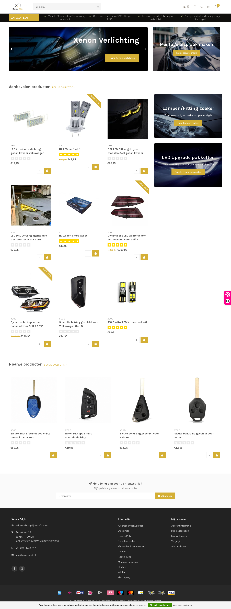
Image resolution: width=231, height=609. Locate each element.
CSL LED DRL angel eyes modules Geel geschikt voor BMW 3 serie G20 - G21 (125, 152)
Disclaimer (123, 530)
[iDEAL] (90, 592)
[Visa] (171, 592)
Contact (122, 551)
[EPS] (70, 592)
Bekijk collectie (63, 87)
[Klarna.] (110, 592)
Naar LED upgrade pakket (188, 172)
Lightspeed (119, 600)
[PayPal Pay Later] (161, 592)
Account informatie (181, 525)
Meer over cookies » (182, 605)
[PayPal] (151, 592)
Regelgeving (124, 556)
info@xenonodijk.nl (26, 555)
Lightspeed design (135, 600)
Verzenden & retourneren (131, 546)
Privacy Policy (125, 536)
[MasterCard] (130, 592)
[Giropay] (80, 592)
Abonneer (166, 496)
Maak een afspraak (186, 52)
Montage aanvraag (128, 562)
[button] (11, 49)
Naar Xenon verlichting (122, 58)
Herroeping (124, 577)
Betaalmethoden (126, 541)
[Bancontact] (141, 592)
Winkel (121, 572)
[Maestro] (120, 592)
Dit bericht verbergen (160, 605)
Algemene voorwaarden (131, 525)
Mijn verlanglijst (179, 536)
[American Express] (59, 592)
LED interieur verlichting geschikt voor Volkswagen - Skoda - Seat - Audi (28, 152)
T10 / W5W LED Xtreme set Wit (127, 322)
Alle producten (179, 546)
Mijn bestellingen (180, 530)
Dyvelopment (154, 600)
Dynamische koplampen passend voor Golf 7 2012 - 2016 (28, 326)
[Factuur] (100, 592)
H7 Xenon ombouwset (73, 235)
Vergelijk (175, 541)
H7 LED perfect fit (70, 149)
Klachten (122, 567)
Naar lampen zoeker (188, 123)
